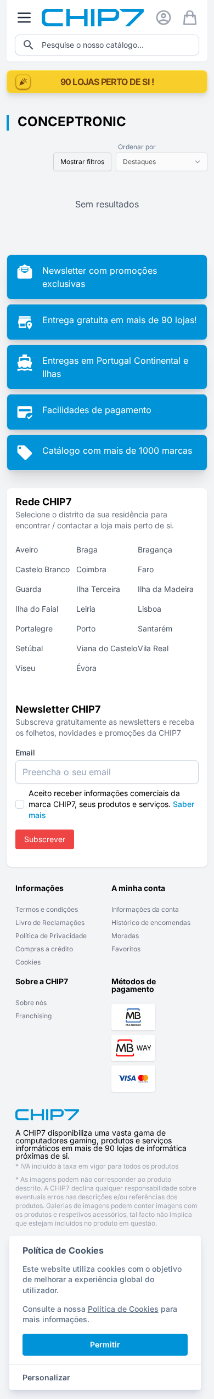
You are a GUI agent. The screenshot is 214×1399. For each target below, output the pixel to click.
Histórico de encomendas (150, 922)
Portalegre (34, 628)
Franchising (33, 1016)
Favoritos (125, 949)
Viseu (25, 668)
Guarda (28, 589)
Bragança (155, 549)
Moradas (125, 936)
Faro (146, 569)
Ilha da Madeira (166, 589)
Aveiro (26, 549)
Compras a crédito (44, 949)
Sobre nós (31, 1003)
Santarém (155, 628)
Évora (86, 668)
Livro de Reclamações (50, 922)
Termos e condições (46, 909)
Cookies (28, 962)
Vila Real (153, 648)
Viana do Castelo (106, 648)
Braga (87, 549)
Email (25, 752)
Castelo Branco (42, 569)
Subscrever (44, 839)
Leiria (85, 608)
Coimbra (91, 569)
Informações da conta (145, 909)
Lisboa (149, 608)
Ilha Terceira (98, 589)
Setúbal (29, 648)
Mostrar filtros (82, 161)
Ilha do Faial (36, 608)
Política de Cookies (123, 1308)
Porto (85, 628)
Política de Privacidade (51, 936)
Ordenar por (137, 147)
